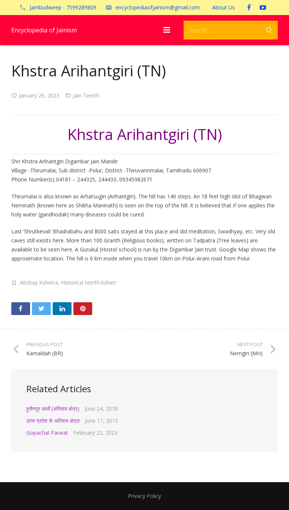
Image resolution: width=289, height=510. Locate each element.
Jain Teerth (86, 95)
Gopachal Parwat (47, 432)
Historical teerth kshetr (88, 282)
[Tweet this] (41, 308)
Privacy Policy (144, 495)
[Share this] (20, 308)
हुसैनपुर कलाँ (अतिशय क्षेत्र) (52, 408)
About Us (223, 7)
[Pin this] (82, 308)
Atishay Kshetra (39, 282)
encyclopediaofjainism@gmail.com (158, 7)
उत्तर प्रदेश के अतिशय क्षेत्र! (53, 420)
